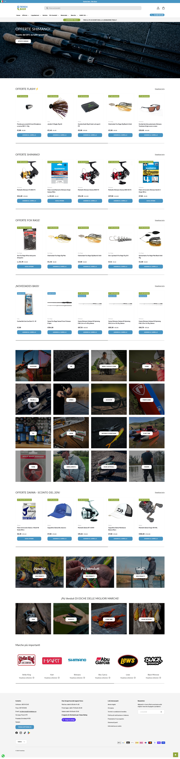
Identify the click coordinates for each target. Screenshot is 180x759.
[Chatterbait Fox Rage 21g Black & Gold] (120, 107)
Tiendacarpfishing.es (24, 727)
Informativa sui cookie (114, 726)
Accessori (33, 366)
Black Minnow (153, 675)
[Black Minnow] (153, 661)
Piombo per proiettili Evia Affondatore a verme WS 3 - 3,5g (29, 125)
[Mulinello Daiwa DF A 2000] (90, 511)
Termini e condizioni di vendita (117, 711)
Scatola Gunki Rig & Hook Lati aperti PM (89, 125)
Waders (146, 467)
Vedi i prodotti (39, 576)
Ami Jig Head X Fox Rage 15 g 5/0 (118, 255)
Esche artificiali (109, 467)
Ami (71, 366)
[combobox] (92, 8)
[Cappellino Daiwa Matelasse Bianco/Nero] (120, 511)
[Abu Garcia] (103, 661)
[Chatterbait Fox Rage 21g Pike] (59, 239)
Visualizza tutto (160, 89)
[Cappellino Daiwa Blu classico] (59, 511)
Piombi (33, 467)
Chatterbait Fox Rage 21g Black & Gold (120, 124)
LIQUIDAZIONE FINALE (72, 20)
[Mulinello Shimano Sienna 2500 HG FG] (120, 173)
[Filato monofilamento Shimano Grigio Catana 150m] (59, 173)
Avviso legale (112, 704)
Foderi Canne (147, 400)
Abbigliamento (71, 467)
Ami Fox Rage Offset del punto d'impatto (26, 257)
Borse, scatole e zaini (109, 366)
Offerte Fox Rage (23, 41)
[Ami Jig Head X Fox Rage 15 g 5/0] (120, 239)
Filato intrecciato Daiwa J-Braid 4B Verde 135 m (28, 529)
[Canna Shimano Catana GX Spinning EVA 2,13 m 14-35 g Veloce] (151, 304)
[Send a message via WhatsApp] (3, 756)
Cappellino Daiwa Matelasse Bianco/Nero (117, 529)
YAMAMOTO (71, 619)
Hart (52, 675)
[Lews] (128, 661)
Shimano (77, 675)
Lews (128, 675)
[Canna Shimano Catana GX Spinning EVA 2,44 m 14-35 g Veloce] (90, 304)
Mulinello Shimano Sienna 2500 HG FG (119, 190)
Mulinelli (33, 400)
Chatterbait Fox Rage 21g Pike (56, 255)
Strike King (26, 675)
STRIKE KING (108, 619)
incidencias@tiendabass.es (28, 711)
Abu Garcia (102, 675)
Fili (33, 433)
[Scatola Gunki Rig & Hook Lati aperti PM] (90, 107)
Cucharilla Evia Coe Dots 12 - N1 (26, 321)
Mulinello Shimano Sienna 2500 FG (88, 190)
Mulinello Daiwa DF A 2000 (86, 527)
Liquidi (71, 433)
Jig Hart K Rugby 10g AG (54, 124)
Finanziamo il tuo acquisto (116, 719)
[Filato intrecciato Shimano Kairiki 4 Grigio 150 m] (151, 173)
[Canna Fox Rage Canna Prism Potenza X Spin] (59, 304)
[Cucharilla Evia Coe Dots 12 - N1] (29, 304)
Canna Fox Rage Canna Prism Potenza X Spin (59, 322)
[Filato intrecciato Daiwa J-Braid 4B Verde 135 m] (29, 511)
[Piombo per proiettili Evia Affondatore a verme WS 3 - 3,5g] (29, 107)
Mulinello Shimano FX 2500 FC (26, 190)
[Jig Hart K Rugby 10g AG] (59, 107)
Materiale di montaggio (109, 433)
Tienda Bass (21, 750)
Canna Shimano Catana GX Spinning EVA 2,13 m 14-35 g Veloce (150, 322)
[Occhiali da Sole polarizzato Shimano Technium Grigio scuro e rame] (151, 107)
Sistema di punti (113, 722)
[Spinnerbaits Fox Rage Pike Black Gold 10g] (151, 239)
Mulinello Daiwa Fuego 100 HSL (148, 527)
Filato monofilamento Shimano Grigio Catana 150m (58, 191)
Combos (71, 400)
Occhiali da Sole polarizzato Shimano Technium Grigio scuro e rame (150, 125)
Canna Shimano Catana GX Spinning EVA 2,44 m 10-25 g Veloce (119, 322)
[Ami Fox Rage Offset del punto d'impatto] (29, 239)
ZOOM (33, 619)
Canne (147, 366)
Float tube (146, 433)
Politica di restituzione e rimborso (118, 715)
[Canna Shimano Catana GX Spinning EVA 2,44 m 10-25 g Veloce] (120, 304)
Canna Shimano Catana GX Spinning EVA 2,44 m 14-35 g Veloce (89, 322)
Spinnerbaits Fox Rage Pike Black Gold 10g (150, 257)
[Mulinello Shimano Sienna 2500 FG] (90, 173)
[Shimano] (77, 661)
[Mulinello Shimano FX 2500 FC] (29, 173)
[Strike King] (27, 661)
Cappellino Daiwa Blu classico (56, 527)
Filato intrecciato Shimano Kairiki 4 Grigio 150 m (150, 191)
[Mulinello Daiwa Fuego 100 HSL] (151, 511)
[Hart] (52, 661)
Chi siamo (111, 708)
